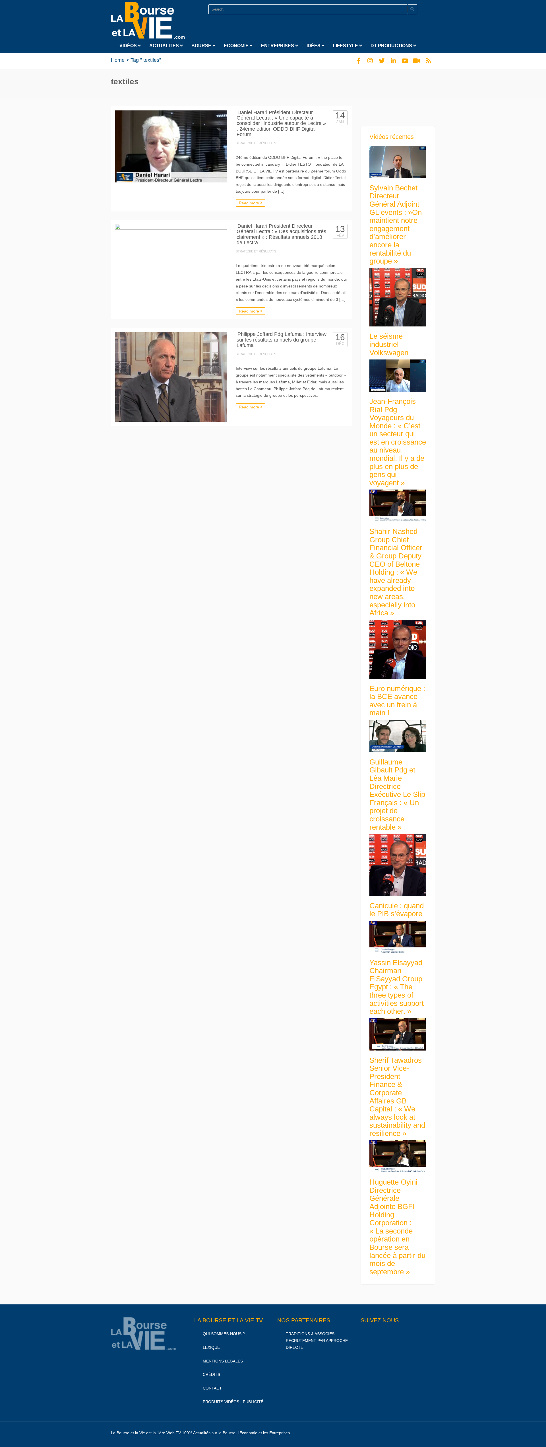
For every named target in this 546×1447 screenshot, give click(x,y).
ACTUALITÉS (164, 45)
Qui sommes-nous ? (224, 1333)
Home (118, 60)
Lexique (211, 1347)
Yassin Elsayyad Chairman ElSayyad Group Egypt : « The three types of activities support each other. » (396, 987)
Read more (249, 203)
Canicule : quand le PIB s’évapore (396, 909)
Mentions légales (223, 1361)
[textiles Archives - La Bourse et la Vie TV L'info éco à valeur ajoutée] (148, 19)
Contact (212, 1388)
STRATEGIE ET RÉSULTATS (256, 143)
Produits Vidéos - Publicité (233, 1401)
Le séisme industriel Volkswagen (388, 344)
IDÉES (314, 45)
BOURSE (201, 45)
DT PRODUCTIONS (392, 45)
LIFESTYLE (346, 45)
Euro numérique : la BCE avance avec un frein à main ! (397, 700)
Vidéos (128, 45)
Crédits (211, 1374)
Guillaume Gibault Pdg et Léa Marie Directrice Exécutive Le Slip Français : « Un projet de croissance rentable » (397, 794)
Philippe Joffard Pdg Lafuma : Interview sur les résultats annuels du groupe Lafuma (281, 339)
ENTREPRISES (278, 45)
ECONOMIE (237, 45)
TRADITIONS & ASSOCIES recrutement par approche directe (317, 1340)
